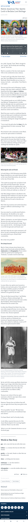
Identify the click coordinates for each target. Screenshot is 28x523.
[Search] (24, 521)
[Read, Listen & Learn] (4, 521)
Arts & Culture (5, 6)
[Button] (25, 18)
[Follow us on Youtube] (9, 507)
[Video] (11, 521)
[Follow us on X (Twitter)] (5, 507)
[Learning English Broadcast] (17, 521)
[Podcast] (18, 507)
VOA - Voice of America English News (13, 48)
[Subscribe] (22, 507)
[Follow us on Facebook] (2, 507)
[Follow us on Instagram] (12, 507)
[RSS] (15, 507)
